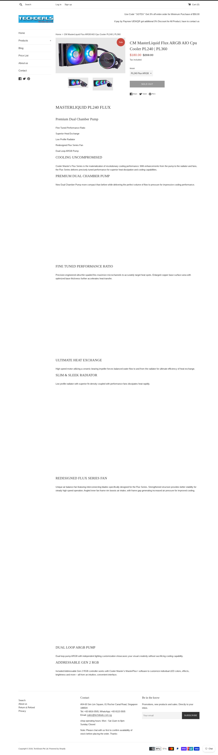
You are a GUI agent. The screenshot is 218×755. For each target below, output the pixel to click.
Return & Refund (27, 707)
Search (22, 700)
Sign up (68, 4)
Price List (23, 55)
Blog (21, 48)
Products (35, 40)
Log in (58, 4)
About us (23, 63)
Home (22, 33)
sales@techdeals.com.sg (99, 715)
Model (132, 68)
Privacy (22, 711)
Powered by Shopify (57, 749)
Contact (23, 70)
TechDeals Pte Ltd (41, 749)
